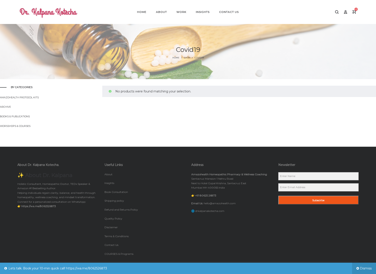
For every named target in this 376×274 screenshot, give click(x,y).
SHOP (187, 57)
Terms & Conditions (116, 236)
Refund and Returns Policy (121, 209)
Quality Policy (113, 218)
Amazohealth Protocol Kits (19, 97)
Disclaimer (111, 227)
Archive (5, 106)
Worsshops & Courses (15, 126)
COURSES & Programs (118, 253)
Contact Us (111, 245)
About (108, 174)
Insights (109, 183)
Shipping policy (114, 200)
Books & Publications (15, 116)
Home (176, 57)
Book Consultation (116, 192)
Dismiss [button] (366, 268)
